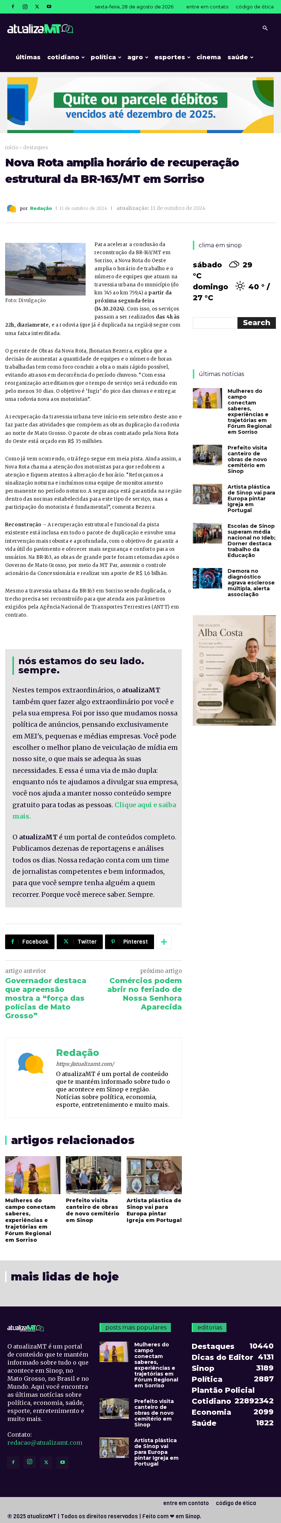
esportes (169, 57)
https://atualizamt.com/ (85, 1064)
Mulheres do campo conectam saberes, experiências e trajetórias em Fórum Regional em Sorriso (30, 1220)
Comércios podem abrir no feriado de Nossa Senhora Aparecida (144, 993)
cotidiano (63, 57)
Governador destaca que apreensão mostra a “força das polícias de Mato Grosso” (45, 998)
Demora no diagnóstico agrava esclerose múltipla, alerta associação (251, 583)
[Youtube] (49, 6)
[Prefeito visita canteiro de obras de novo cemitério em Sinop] (93, 1175)
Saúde (238, 57)
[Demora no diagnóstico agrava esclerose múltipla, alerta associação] (207, 578)
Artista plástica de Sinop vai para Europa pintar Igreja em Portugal (154, 1210)
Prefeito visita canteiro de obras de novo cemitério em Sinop (92, 1210)
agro (135, 57)
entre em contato (207, 7)
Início (11, 147)
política (103, 57)
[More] (164, 942)
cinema (208, 57)
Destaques (35, 147)
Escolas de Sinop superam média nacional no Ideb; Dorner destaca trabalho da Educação (252, 541)
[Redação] (12, 208)
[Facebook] (12, 6)
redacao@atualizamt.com (44, 1442)
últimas (28, 57)
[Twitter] (36, 6)
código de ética (255, 7)
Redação (41, 208)
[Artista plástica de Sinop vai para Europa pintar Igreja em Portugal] (154, 1175)
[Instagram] (24, 6)
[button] (265, 28)
